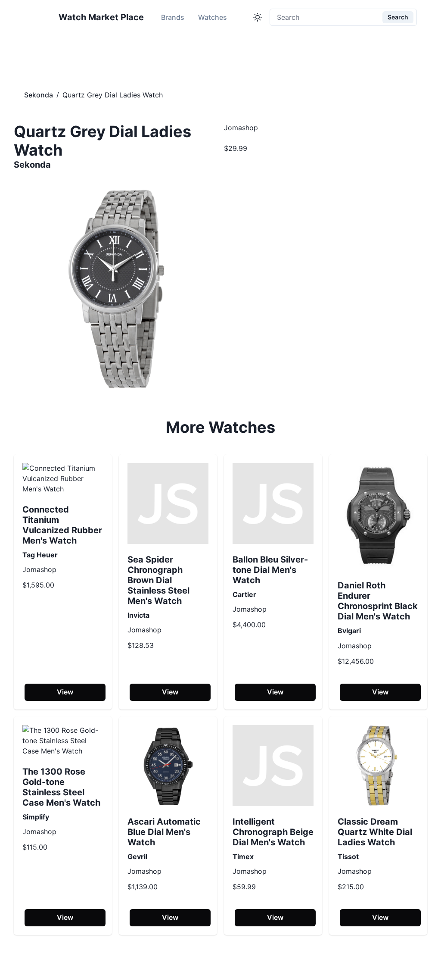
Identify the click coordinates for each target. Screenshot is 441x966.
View (65, 692)
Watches (212, 17)
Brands (172, 17)
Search (398, 17)
